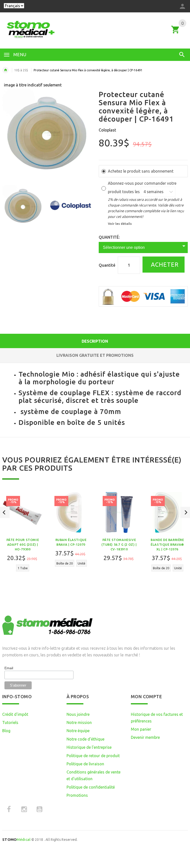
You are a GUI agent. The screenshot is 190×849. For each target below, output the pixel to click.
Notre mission (79, 722)
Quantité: (109, 237)
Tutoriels (10, 722)
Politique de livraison (85, 764)
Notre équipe (78, 730)
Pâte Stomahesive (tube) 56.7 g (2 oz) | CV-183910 (119, 544)
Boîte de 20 (64, 563)
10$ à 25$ (21, 70)
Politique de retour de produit (93, 755)
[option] (23, 206)
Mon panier (141, 729)
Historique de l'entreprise (89, 747)
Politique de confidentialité (91, 787)
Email (8, 668)
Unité (81, 563)
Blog (6, 730)
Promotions (77, 795)
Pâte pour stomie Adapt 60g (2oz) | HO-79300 (22, 544)
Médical (16, 839)
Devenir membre (145, 737)
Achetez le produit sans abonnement (140, 171)
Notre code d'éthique (85, 739)
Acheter (164, 264)
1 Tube (23, 568)
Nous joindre (78, 714)
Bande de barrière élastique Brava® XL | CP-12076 (167, 544)
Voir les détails (120, 223)
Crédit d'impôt (15, 714)
